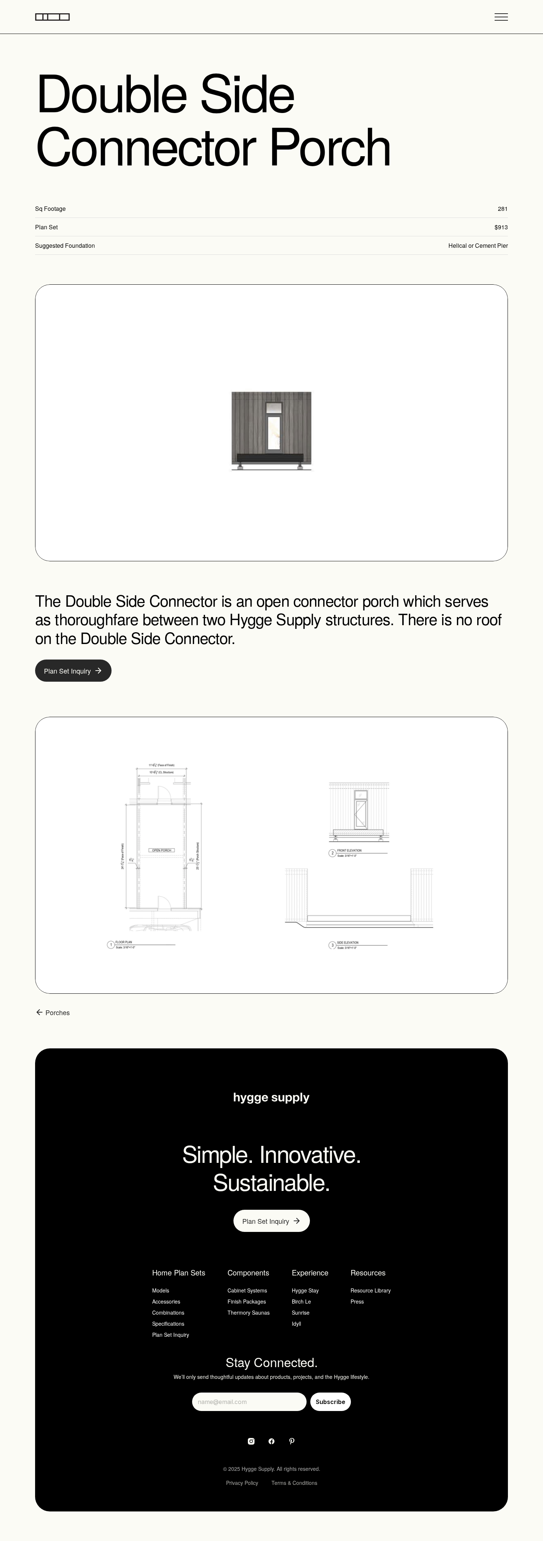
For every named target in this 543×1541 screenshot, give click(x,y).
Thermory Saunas (249, 1312)
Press (357, 1301)
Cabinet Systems (247, 1290)
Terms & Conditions (294, 1482)
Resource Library (371, 1290)
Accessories (166, 1301)
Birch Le (301, 1301)
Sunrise (301, 1312)
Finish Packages (247, 1301)
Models (160, 1290)
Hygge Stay (305, 1290)
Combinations (168, 1312)
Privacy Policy (242, 1482)
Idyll (296, 1323)
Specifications (168, 1323)
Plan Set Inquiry (170, 1334)
